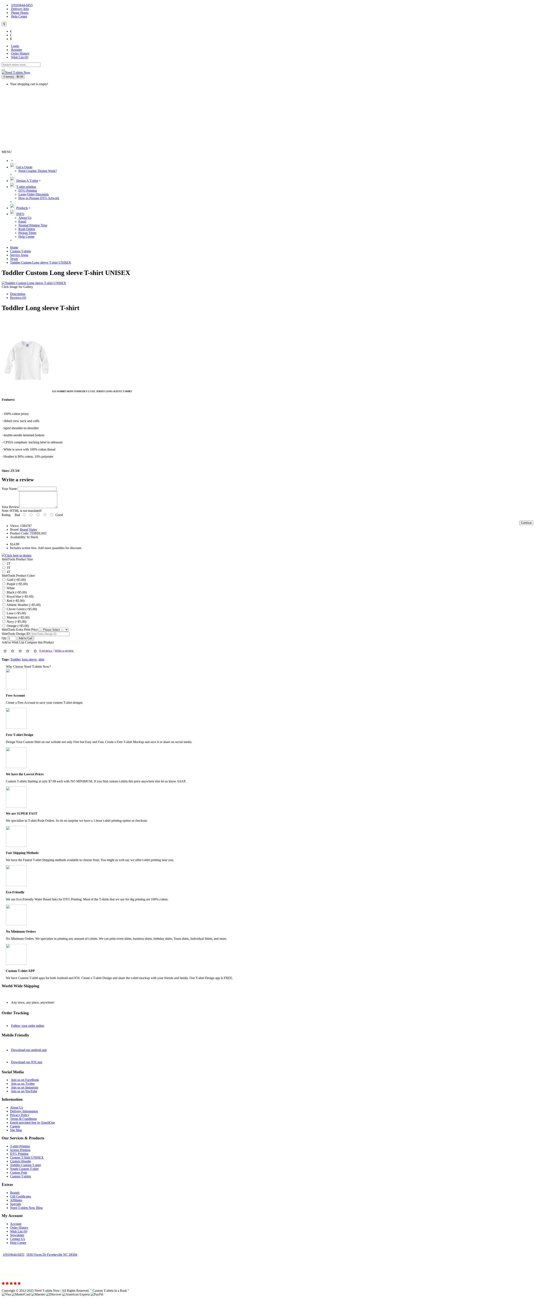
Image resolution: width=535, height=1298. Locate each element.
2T (8, 563)
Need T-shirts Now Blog (26, 1207)
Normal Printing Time (32, 225)
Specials (15, 1204)
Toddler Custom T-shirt (25, 1165)
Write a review (64, 650)
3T (8, 567)
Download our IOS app (26, 1062)
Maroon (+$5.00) (17, 617)
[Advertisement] (267, 118)
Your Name (9, 488)
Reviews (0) (18, 297)
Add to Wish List (13, 642)
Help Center (26, 236)
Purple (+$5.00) (17, 584)
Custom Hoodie (20, 1161)
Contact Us (17, 1239)
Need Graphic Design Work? (37, 171)
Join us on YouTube (24, 1091)
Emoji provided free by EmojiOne (32, 1122)
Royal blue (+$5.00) (19, 596)
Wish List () (18, 1231)
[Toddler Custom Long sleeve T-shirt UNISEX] (34, 283)
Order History (19, 1227)
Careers (15, 1126)
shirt (41, 659)
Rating (6, 515)
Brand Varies (28, 529)
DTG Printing (27, 190)
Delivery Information (24, 1111)
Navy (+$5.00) (16, 621)
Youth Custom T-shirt (24, 1169)
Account (15, 1224)
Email (22, 221)
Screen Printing (20, 1150)
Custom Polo (18, 1172)
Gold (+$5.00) (16, 580)
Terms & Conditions (23, 1119)
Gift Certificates (20, 1196)
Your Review (10, 507)
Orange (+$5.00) (17, 626)
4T (8, 572)
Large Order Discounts (33, 194)
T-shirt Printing (20, 1146)
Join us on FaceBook (25, 1080)
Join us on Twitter (23, 1083)
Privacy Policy (19, 1115)
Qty (4, 638)
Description (17, 294)
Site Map (16, 1130)
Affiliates (16, 1200)
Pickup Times (27, 233)
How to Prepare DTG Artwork (38, 198)
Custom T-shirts (20, 1176)
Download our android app (29, 1050)
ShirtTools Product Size (17, 559)
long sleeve (29, 659)
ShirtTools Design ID (16, 634)
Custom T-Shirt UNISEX (27, 1157)
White (10, 588)
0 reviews (45, 650)
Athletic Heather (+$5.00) (23, 605)
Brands (14, 1192)
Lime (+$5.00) (16, 613)
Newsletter (17, 1235)
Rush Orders (26, 229)
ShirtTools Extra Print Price (20, 629)
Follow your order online (27, 1025)
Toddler (15, 659)
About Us (24, 218)
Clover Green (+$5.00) (21, 609)
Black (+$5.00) (16, 592)
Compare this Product (39, 642)
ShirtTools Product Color (18, 575)
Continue (526, 522)
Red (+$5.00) (15, 600)
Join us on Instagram (24, 1087)
